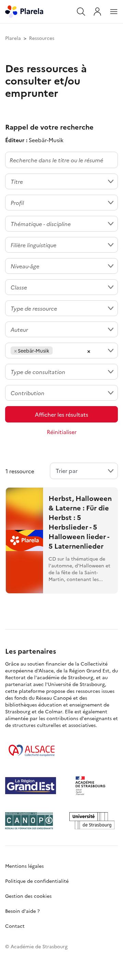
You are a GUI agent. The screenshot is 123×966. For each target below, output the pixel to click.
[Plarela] (24, 10)
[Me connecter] (97, 12)
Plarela (13, 37)
